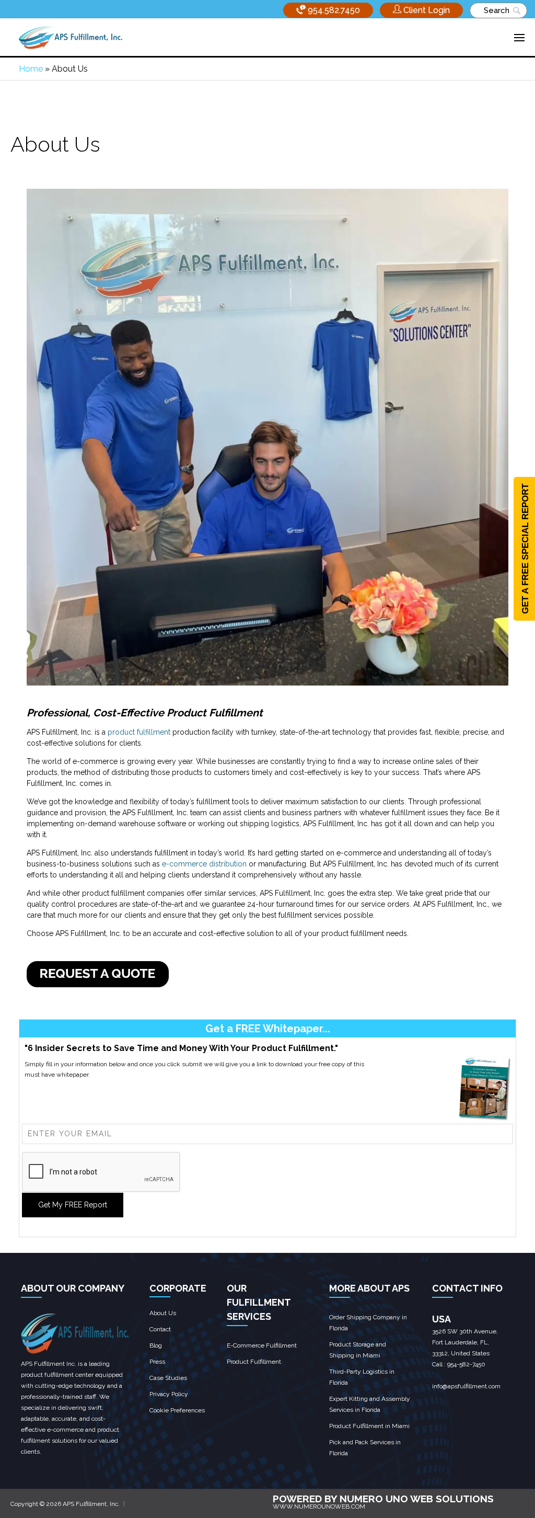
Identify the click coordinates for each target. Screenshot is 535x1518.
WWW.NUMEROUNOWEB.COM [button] (319, 1506)
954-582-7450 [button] (466, 1364)
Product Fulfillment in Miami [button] (369, 1426)
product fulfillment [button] (139, 732)
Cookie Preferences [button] (177, 1410)
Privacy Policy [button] (168, 1394)
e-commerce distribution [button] (204, 864)
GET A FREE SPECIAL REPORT (525, 549)
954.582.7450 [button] (333, 10)
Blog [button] (155, 1345)
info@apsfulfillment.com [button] (466, 1386)
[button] (421, 10)
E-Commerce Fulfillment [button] (262, 1345)
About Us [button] (162, 1313)
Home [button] (31, 69)
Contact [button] (160, 1329)
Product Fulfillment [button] (254, 1361)
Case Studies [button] (168, 1378)
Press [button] (157, 1361)
